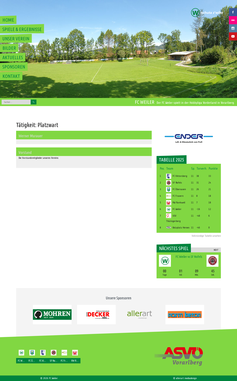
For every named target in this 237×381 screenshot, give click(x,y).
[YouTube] (233, 36)
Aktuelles (12, 57)
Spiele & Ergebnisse (22, 29)
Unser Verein (15, 38)
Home (8, 20)
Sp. (193, 168)
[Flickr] (233, 20)
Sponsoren (13, 67)
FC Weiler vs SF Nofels (189, 256)
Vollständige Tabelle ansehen (206, 235)
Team (169, 168)
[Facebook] (233, 12)
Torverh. (202, 168)
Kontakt (11, 76)
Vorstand (25, 152)
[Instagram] (233, 28)
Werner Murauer (31, 136)
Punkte (213, 168)
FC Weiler (144, 102)
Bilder (9, 48)
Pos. (162, 168)
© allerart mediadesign (185, 378)
